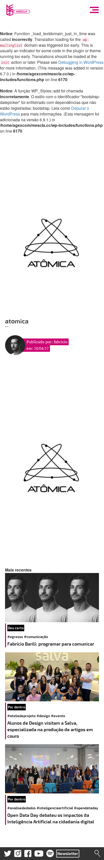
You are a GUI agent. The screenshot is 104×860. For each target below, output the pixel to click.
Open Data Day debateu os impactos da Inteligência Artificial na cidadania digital (51, 818)
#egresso (15, 637)
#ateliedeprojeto (21, 716)
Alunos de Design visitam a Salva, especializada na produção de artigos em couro (50, 729)
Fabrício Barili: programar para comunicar (51, 644)
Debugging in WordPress (80, 62)
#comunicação (36, 637)
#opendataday (86, 808)
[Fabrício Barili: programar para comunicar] (52, 597)
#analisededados (21, 808)
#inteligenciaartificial (55, 808)
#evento (58, 716)
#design (43, 716)
